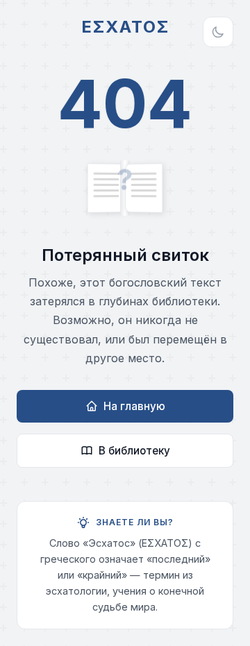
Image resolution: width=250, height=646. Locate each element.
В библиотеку (134, 450)
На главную (134, 406)
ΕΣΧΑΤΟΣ (125, 27)
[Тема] (218, 32)
